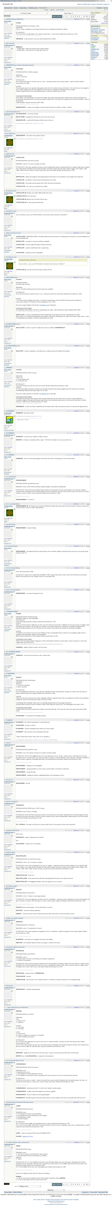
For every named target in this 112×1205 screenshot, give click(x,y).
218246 (88, 779)
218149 (88, 454)
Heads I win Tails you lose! (13, 233)
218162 (88, 504)
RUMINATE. (9, 367)
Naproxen (25, 1136)
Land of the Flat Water (9, 430)
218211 (88, 673)
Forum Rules (8, 1192)
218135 (88, 433)
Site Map (99, 4)
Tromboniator (70, 153)
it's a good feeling (11, 476)
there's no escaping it (12, 801)
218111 (88, 345)
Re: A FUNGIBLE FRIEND (13, 651)
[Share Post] (84, 19)
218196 (88, 651)
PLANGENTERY (10, 673)
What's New (87, 4)
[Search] (104, 10)
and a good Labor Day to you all (15, 1060)
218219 (88, 720)
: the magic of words (11, 1)
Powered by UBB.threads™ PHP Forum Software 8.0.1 (56, 1204)
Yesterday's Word (49, 1199)
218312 (88, 985)
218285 (88, 852)
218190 (88, 611)
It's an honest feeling (12, 546)
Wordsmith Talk (8, 7)
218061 (88, 65)
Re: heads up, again (11, 886)
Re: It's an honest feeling (13, 568)
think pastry (9, 985)
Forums (16, 7)
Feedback (76, 1199)
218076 (88, 153)
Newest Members (95, 26)
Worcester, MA (7, 62)
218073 (88, 133)
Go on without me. (10, 133)
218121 (88, 411)
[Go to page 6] (63, 16)
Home (34, 1199)
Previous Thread (26, 13)
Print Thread (7, 16)
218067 (88, 111)
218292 (88, 886)
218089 (88, 211)
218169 (88, 546)
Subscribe (57, 1199)
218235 (88, 742)
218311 (88, 947)
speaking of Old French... (13, 830)
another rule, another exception (14, 918)
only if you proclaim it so (13, 111)
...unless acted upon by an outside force (17, 1007)
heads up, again (10, 852)
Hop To (16, 1186)
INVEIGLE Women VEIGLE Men (14, 19)
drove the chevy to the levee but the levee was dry (19, 1102)
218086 (88, 190)
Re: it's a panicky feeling (12, 504)
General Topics (23, 7)
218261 (88, 830)
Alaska (5, 151)
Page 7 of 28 (56, 16)
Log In (106, 7)
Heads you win (10, 154)
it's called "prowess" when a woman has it (17, 1142)
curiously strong (10, 524)
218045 (88, 19)
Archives (66, 1199)
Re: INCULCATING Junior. (13, 324)
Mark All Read (17, 1192)
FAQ (62, 1199)
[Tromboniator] (9, 145)
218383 (88, 1102)
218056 (88, 43)
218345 (88, 1007)
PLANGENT (9, 720)
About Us (80, 4)
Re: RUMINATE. (10, 411)
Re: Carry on (9, 779)
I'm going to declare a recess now (15, 947)
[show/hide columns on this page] (107, 10)
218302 (88, 918)
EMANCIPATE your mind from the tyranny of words (20, 65)
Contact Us (106, 4)
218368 (88, 1060)
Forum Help (93, 1192)
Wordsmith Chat (60, 1201)
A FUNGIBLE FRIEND (12, 611)
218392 (88, 1142)
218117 (88, 367)
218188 (88, 589)
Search (94, 4)
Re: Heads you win (11, 190)
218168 (88, 524)
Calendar (52, 10)
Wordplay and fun (33, 7)
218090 (88, 233)
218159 (88, 476)
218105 (88, 257)
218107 (88, 277)
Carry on (8, 742)
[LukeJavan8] (9, 423)
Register (100, 7)
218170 (88, 568)
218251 (88, 801)
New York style (10, 43)
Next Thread (68, 13)
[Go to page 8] (89, 16)
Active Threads (60, 10)
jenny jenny (70, 43)
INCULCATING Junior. (12, 277)
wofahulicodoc (70, 19)
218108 (88, 324)
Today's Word (40, 1199)
